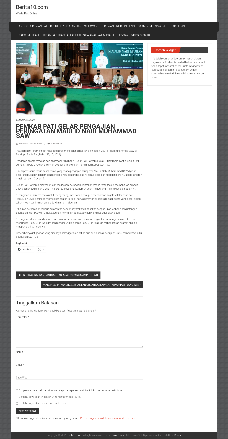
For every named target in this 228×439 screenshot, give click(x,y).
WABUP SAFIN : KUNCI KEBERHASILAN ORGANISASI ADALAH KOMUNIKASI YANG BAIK (91, 284)
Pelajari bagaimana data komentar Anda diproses (108, 418)
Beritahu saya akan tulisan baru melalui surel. (44, 403)
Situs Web (21, 377)
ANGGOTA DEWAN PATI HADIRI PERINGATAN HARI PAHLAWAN (59, 26)
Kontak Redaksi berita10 (134, 35)
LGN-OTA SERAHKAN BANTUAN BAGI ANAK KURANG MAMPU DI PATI (59, 275)
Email (20, 364)
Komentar (22, 317)
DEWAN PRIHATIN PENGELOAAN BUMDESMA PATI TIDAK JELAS (144, 26)
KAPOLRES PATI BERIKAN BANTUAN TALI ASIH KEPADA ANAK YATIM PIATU (66, 35)
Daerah (20, 109)
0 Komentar (56, 143)
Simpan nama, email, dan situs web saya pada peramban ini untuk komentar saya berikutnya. (71, 390)
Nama (20, 352)
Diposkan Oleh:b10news (31, 143)
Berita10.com (32, 7)
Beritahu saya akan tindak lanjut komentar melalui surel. (50, 396)
